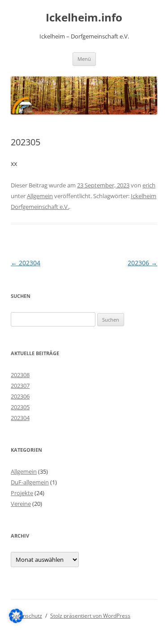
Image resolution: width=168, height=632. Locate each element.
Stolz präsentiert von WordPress (90, 615)
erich (148, 185)
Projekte (22, 493)
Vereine (21, 504)
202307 (20, 386)
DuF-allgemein (30, 482)
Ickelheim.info (84, 18)
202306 (142, 263)
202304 (25, 263)
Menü (84, 58)
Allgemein (40, 196)
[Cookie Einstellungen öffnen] (16, 620)
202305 (20, 407)
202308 (20, 375)
